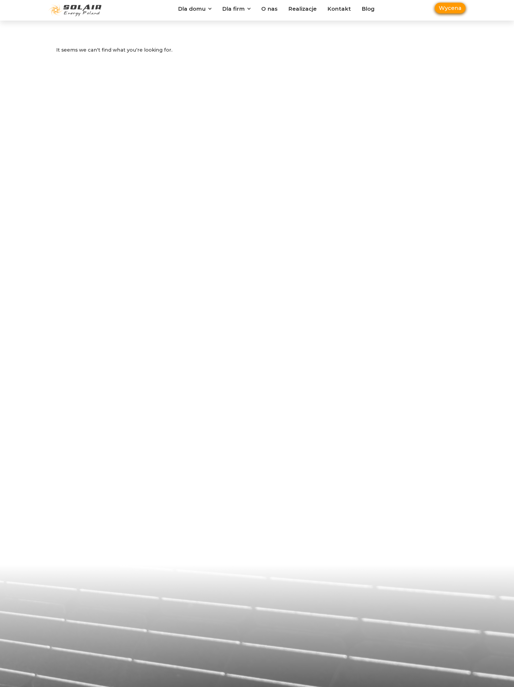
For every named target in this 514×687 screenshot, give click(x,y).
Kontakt (339, 9)
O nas (269, 9)
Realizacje (302, 9)
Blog (368, 9)
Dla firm (233, 9)
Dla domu (192, 9)
